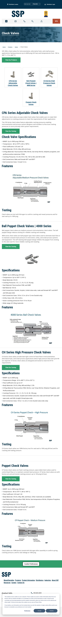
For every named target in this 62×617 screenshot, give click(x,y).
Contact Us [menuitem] (20, 583)
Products (10, 47)
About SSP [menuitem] (55, 580)
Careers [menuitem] (13, 583)
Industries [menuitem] (47, 580)
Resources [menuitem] (7, 583)
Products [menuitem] (18, 580)
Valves (16, 47)
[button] (32, 21)
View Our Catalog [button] (10, 131)
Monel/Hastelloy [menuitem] (9, 580)
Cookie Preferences (31, 564)
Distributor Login (51, 4)
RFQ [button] (56, 21)
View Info (35, 4)
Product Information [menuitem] (28, 580)
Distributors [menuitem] (40, 580)
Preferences (27, 610)
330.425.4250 (37, 593)
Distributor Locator (13, 4)
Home (4, 47)
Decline (52, 610)
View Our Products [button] (11, 60)
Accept (39, 610)
